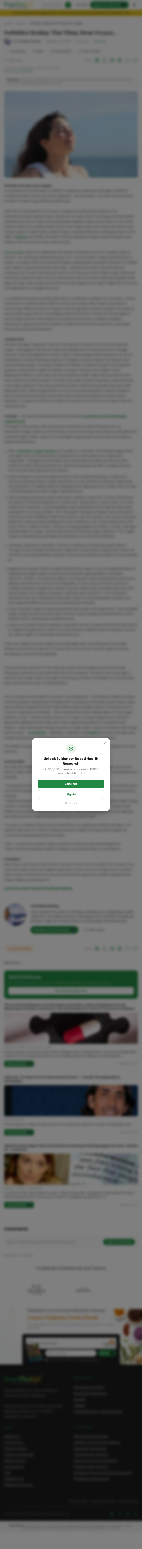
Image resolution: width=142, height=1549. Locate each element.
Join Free (71, 784)
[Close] (105, 742)
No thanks (71, 803)
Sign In (71, 794)
